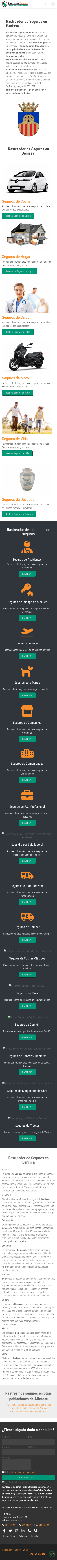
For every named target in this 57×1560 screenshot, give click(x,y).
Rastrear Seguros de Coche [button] (18, 215)
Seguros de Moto (15, 378)
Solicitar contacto (28, 1477)
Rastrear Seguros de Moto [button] (18, 392)
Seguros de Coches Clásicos (27, 958)
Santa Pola (46, 1404)
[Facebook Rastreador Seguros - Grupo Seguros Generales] (4, 1531)
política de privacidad (25, 1472)
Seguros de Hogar (16, 256)
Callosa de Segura (25, 1404)
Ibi (7, 1404)
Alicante (13, 1404)
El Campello (33, 1408)
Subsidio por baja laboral (27, 844)
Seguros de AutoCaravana (27, 886)
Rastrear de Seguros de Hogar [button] (19, 271)
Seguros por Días (27, 993)
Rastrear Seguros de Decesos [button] (19, 514)
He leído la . (19, 1472)
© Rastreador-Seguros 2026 (15, 1549)
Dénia (37, 1404)
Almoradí (44, 1408)
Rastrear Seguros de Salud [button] (18, 332)
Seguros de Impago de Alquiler (27, 602)
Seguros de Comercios (27, 723)
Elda (17, 1408)
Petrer (11, 1408)
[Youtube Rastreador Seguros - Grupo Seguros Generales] (43, 1554)
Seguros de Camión (27, 1024)
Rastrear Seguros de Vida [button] (17, 453)
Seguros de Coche (16, 201)
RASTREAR (27, 573)
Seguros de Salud (16, 317)
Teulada (23, 1408)
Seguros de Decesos (18, 499)
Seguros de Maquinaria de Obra (27, 1091)
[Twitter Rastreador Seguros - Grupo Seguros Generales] (10, 1531)
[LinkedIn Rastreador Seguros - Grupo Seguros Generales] (23, 1531)
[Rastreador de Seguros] (15, 5)
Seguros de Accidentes (27, 559)
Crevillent (14, 1411)
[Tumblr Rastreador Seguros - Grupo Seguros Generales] (47, 1554)
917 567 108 (10, 1524)
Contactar (34, 1536)
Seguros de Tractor (27, 1125)
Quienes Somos (9, 1536)
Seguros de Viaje (27, 643)
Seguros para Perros (27, 682)
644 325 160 (27, 1524)
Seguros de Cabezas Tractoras (27, 1056)
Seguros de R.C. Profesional (27, 807)
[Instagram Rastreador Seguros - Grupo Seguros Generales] (17, 1531)
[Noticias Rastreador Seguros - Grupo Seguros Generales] (29, 1531)
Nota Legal (23, 1536)
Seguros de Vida (15, 438)
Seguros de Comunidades (27, 763)
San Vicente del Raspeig (31, 1411)
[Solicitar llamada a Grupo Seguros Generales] (36, 1531)
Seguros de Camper (27, 927)
